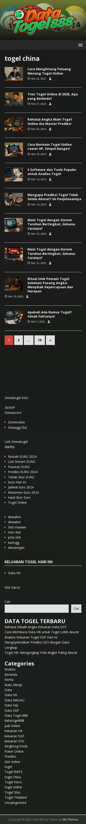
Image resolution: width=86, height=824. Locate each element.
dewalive (14, 517)
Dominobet (16, 422)
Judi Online (12, 726)
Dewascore (13, 412)
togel (8, 767)
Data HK (14, 573)
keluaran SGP (14, 736)
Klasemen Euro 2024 (23, 492)
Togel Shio (12, 792)
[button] (80, 44)
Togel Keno (13, 782)
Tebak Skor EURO (21, 477)
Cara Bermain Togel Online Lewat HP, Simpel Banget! (50, 146)
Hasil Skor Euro (19, 497)
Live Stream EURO (21, 461)
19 (40, 340)
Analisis (10, 669)
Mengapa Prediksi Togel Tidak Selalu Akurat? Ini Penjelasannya (54, 197)
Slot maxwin (17, 527)
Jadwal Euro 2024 (21, 487)
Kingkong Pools (16, 746)
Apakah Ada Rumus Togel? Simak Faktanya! (50, 314)
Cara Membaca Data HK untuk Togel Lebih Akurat (42, 632)
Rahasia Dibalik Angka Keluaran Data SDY (36, 627)
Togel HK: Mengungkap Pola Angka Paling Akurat (41, 652)
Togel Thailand (16, 797)
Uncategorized (15, 802)
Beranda (11, 674)
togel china (13, 777)
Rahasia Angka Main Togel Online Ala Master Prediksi (50, 121)
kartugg (13, 542)
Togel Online (17, 502)
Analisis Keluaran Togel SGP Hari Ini (31, 637)
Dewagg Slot (17, 427)
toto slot (14, 532)
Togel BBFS (13, 772)
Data (8, 690)
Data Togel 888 (16, 715)
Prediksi (10, 756)
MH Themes (70, 819)
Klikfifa (9, 447)
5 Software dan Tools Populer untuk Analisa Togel (52, 171)
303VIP (10, 407)
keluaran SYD (14, 741)
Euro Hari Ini (17, 482)
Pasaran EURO (19, 467)
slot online (12, 761)
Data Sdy (11, 705)
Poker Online (14, 751)
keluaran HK (13, 731)
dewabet (14, 522)
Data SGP (12, 710)
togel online (13, 787)
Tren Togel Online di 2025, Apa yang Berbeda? (53, 96)
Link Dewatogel (16, 441)
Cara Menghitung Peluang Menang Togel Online (49, 71)
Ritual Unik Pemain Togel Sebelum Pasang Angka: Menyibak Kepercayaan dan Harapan (50, 285)
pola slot (14, 537)
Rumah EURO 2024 (22, 456)
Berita (9, 679)
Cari (7, 601)
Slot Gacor (12, 587)
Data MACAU (14, 700)
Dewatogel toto (16, 398)
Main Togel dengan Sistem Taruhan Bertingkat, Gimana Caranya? (51, 224)
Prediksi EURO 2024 (22, 472)
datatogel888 (14, 720)
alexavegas (16, 547)
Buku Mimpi (13, 685)
